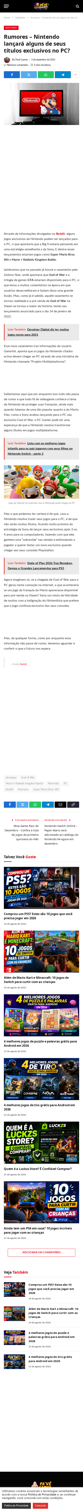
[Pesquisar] (77, 6)
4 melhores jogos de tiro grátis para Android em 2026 (39, 1107)
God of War (28, 777)
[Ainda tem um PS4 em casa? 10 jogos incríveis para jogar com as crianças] (41, 1202)
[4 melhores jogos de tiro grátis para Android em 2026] (41, 1079)
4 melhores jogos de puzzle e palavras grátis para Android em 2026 (40, 1043)
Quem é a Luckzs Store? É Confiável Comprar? (38, 1169)
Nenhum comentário (17, 65)
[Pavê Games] (41, 6)
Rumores (23, 789)
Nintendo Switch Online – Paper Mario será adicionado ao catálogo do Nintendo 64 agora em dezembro (61, 834)
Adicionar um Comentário (41, 1252)
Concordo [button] (40, 1506)
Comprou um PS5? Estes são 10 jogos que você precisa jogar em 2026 (38, 916)
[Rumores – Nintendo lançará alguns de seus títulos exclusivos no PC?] (41, 124)
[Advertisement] (41, 179)
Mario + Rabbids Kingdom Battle (24, 783)
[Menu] (6, 6)
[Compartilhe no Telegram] (63, 74)
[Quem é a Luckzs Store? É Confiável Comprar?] (41, 1143)
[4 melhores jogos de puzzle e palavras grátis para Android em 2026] (41, 1015)
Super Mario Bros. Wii (46, 789)
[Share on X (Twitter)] (29, 74)
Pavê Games (21, 60)
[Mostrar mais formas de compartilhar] (75, 74)
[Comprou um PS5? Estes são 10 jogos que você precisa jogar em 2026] (41, 888)
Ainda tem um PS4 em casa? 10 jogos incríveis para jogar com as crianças (38, 1230)
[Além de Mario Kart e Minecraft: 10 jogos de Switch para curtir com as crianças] (41, 952)
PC (65, 783)
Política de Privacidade (42, 1494)
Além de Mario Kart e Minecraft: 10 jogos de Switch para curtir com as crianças (36, 979)
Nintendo (11, 28)
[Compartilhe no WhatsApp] (46, 74)
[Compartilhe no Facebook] (12, 74)
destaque (11, 777)
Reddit (23, 664)
